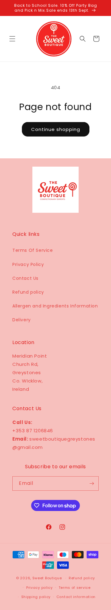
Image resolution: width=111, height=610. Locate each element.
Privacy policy (39, 587)
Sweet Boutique (47, 578)
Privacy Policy (28, 264)
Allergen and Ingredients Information (55, 306)
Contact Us (25, 278)
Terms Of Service (32, 250)
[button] (12, 39)
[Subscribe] (91, 483)
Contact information (76, 596)
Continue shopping (55, 129)
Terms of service (75, 587)
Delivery (21, 320)
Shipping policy (36, 596)
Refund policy (28, 292)
